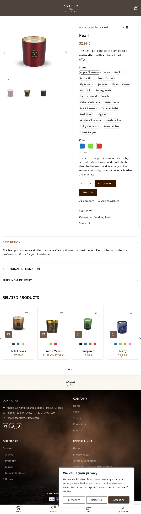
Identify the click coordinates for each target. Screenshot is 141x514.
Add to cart (105, 183)
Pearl (105, 27)
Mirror (9, 467)
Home (82, 27)
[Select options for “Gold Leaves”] (8, 334)
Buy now (88, 192)
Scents (77, 418)
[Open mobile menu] (4, 8)
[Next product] (130, 27)
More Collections (15, 473)
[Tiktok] (19, 426)
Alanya (9, 454)
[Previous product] (124, 27)
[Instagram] (12, 426)
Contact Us (79, 424)
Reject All (96, 499)
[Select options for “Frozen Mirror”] (43, 334)
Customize (74, 499)
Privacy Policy (81, 454)
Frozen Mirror (53, 351)
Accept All (118, 499)
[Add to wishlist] (27, 313)
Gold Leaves (18, 351)
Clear (84, 152)
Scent (82, 67)
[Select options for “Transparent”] (78, 334)
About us (78, 430)
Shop (76, 411)
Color (82, 140)
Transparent (87, 351)
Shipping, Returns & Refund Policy (93, 467)
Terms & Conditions (84, 460)
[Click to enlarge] (8, 79)
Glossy (123, 351)
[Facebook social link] (89, 223)
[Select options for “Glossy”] (113, 334)
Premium (10, 460)
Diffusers (8, 479)
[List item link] (35, 413)
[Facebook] (5, 426)
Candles (94, 27)
